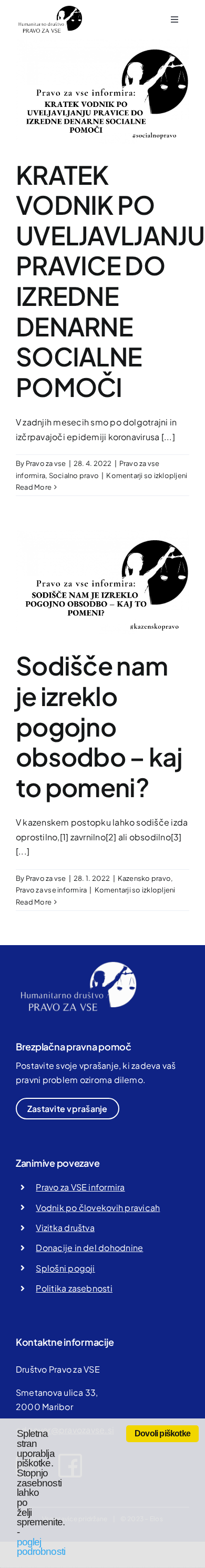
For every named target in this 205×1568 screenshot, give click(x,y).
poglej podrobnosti (41, 1546)
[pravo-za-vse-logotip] (49, 9)
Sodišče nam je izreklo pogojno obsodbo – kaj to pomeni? (99, 725)
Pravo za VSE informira (80, 1187)
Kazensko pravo (144, 878)
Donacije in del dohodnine (89, 1247)
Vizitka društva (65, 1227)
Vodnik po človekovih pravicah (98, 1207)
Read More (34, 487)
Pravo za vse (46, 463)
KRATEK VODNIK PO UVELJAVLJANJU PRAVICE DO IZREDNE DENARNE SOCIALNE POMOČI (110, 280)
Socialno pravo (74, 475)
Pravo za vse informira (51, 890)
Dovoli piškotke (162, 1433)
